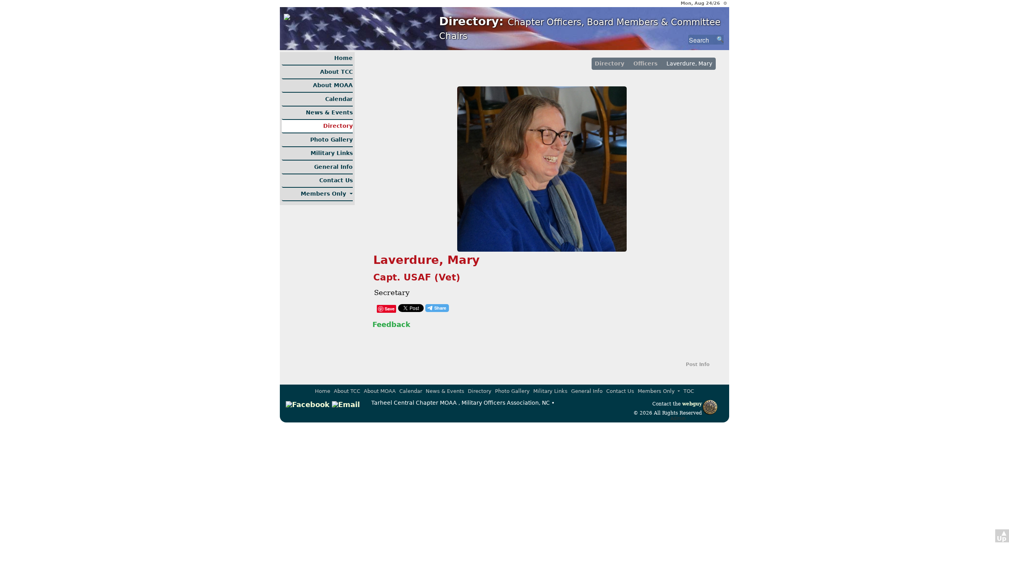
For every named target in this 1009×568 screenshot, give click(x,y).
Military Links (332, 153)
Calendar (339, 99)
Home (343, 58)
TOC (688, 391)
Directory (338, 126)
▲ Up (1001, 535)
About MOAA (333, 85)
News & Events (329, 112)
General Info (333, 167)
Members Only (324, 194)
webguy (692, 404)
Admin (678, 418)
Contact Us (336, 180)
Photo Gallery (331, 139)
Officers (645, 63)
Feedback (391, 324)
